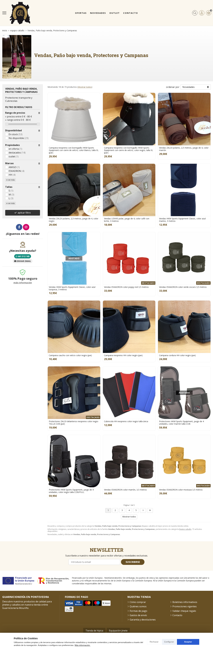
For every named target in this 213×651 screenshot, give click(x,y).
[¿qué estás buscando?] (194, 12)
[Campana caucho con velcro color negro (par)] (74, 327)
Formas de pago (138, 610)
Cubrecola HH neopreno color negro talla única (126, 421)
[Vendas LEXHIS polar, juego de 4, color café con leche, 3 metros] (129, 190)
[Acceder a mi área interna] (201, 12)
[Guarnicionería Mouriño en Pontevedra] (20, 13)
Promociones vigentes (184, 606)
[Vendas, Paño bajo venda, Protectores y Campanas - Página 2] (143, 510)
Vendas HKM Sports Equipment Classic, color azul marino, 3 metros (182, 219)
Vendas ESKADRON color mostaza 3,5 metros (181, 489)
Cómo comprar (138, 602)
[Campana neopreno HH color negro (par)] (129, 327)
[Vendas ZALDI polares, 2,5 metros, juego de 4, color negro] (74, 190)
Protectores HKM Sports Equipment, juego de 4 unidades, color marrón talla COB (181, 422)
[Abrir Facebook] (19, 227)
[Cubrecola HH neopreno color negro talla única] (129, 392)
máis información (22, 283)
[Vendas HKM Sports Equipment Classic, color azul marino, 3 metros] (184, 190)
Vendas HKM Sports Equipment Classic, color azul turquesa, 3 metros (72, 288)
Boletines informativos (184, 602)
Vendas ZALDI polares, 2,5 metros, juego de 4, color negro (73, 219)
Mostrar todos (85, 87)
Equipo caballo (185, 529)
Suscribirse (133, 562)
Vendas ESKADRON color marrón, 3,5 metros (125, 489)
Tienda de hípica (94, 630)
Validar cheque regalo (184, 610)
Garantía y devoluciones (143, 619)
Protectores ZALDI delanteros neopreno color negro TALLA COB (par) (73, 422)
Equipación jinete (118, 630)
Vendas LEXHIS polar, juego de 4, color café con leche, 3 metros (126, 219)
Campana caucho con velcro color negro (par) (70, 355)
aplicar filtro (24, 212)
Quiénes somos (138, 606)
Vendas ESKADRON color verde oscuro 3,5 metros (183, 287)
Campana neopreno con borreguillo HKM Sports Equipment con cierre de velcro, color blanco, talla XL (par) (74, 150)
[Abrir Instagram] (26, 227)
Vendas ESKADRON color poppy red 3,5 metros (126, 287)
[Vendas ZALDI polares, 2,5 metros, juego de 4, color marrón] (184, 119)
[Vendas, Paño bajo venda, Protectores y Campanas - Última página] (150, 510)
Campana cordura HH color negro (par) (177, 355)
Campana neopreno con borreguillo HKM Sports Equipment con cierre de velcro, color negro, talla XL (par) (128, 150)
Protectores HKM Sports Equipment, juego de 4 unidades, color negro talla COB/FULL (71, 490)
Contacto (177, 615)
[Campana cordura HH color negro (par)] (184, 327)
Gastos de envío (138, 615)
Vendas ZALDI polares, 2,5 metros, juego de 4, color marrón (184, 149)
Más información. (82, 645)
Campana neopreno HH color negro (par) (123, 355)
